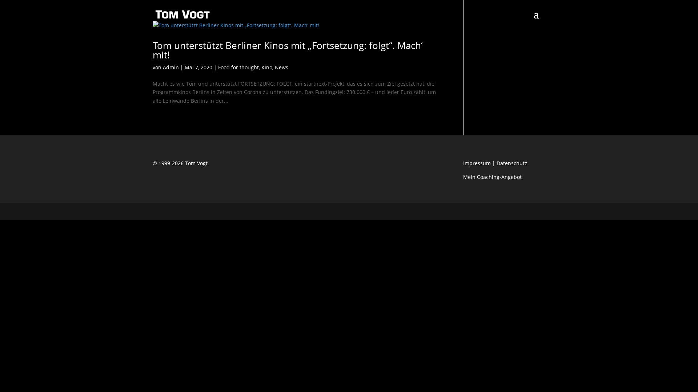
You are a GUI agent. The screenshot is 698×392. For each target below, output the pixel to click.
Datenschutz (512, 163)
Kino (266, 67)
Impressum (477, 163)
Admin (171, 67)
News (281, 67)
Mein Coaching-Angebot (492, 176)
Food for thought (238, 67)
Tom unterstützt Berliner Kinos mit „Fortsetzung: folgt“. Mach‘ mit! (287, 50)
